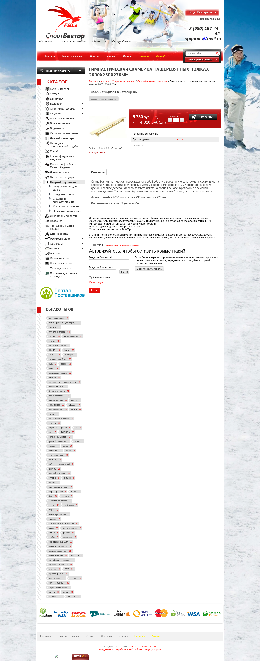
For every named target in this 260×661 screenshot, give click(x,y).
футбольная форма (60, 564)
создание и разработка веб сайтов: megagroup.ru (130, 649)
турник (53, 510)
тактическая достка (60, 501)
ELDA (180, 139)
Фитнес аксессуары (62, 177)
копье (78, 441)
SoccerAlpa (55, 596)
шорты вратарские (59, 587)
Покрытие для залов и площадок (64, 275)
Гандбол (55, 113)
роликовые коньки (59, 345)
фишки (69, 478)
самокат (54, 519)
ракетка (54, 377)
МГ (78, 428)
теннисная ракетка (60, 546)
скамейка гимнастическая (123, 244)
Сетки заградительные (64, 133)
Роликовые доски (60, 238)
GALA (76, 409)
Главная (93, 81)
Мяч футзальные (58, 318)
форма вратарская (59, 428)
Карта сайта (134, 646)
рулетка (54, 478)
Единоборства (59, 233)
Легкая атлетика (60, 172)
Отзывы (123, 636)
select (66, 364)
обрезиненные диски (61, 418)
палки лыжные (72, 528)
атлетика (54, 569)
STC (69, 569)
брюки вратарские (59, 514)
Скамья (54, 355)
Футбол (54, 93)
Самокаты (56, 243)
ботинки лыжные (59, 583)
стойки (53, 537)
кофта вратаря (57, 491)
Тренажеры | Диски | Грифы (62, 227)
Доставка (106, 636)
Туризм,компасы (60, 268)
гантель (54, 469)
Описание (98, 172)
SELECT (74, 405)
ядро (52, 432)
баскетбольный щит (60, 542)
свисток (54, 327)
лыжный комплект (59, 473)
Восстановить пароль (149, 268)
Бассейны (56, 253)
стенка (54, 505)
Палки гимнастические (67, 210)
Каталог (105, 81)
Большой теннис (60, 123)
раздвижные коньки (60, 487)
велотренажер (73, 336)
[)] (62, 657)
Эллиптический (58, 386)
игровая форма (58, 574)
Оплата (90, 636)
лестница (55, 459)
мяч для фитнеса (59, 332)
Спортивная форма (62, 108)
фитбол (68, 533)
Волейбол (56, 103)
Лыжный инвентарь (62, 138)
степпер (54, 423)
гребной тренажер (59, 441)
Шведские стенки (63, 194)
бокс (53, 496)
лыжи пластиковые (60, 373)
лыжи (53, 528)
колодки (70, 355)
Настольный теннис (62, 118)
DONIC (54, 350)
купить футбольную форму (64, 323)
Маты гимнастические (66, 206)
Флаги (75, 400)
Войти (124, 271)
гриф (67, 446)
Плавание (56, 220)
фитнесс (73, 596)
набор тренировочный (61, 464)
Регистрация (96, 282)
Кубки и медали (60, 88)
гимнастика (57, 578)
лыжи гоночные (58, 400)
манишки (69, 537)
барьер (54, 592)
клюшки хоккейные (60, 359)
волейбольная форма (61, 560)
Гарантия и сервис (68, 636)
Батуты (54, 248)
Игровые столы (59, 258)
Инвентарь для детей (63, 215)
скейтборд (70, 505)
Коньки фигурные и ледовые (62, 158)
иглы (52, 364)
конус (53, 368)
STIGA (53, 533)
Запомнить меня (101, 277)
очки (70, 450)
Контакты (45, 636)
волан (68, 592)
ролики (53, 482)
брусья (54, 446)
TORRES (67, 432)
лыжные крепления (60, 551)
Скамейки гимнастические (152, 81)
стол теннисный (58, 455)
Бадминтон (57, 128)
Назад (94, 290)
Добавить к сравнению (145, 134)
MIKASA (76, 555)
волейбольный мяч (60, 437)
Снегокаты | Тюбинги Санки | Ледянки (63, 166)
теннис (75, 578)
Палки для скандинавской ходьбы (64, 145)
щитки (53, 414)
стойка (54, 341)
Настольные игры (61, 263)
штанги (67, 496)
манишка (55, 450)
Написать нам (149, 646)
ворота (54, 336)
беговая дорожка (59, 391)
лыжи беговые (58, 409)
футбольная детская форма (64, 382)
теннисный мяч (58, 555)
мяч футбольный (59, 396)
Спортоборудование (123, 81)
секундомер (56, 405)
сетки (75, 491)
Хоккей (54, 151)
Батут (69, 350)
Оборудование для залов (65, 188)
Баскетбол (56, 98)
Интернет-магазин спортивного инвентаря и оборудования (85, 41)
